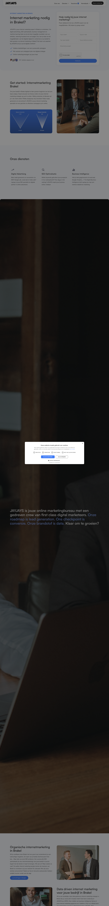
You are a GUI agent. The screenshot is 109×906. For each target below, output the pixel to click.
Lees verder (72, 449)
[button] (54, 460)
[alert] (54, 453)
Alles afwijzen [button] (62, 456)
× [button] (82, 443)
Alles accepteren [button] (47, 456)
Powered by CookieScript (54, 462)
